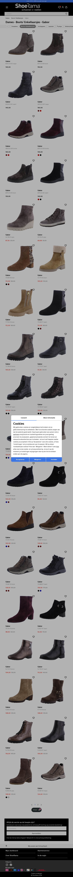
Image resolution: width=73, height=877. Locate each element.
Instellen (54, 459)
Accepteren (20, 459)
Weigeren (37, 459)
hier (57, 446)
